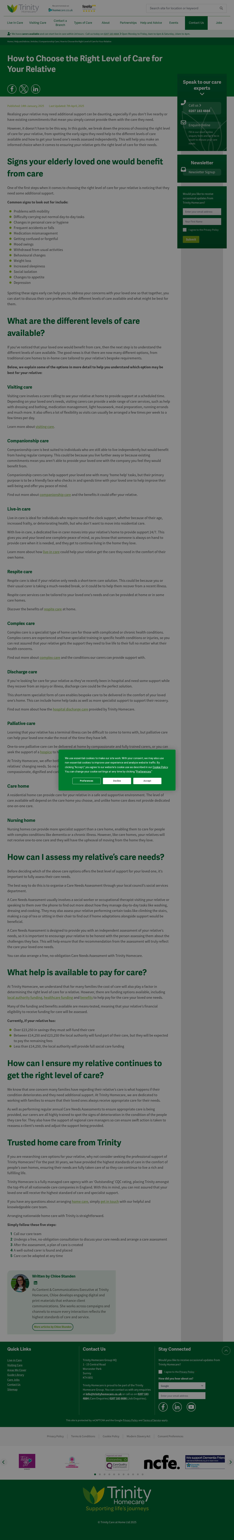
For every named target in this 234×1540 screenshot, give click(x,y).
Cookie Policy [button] (160, 767)
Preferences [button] (143, 771)
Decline (117, 781)
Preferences (86, 781)
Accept (147, 781)
